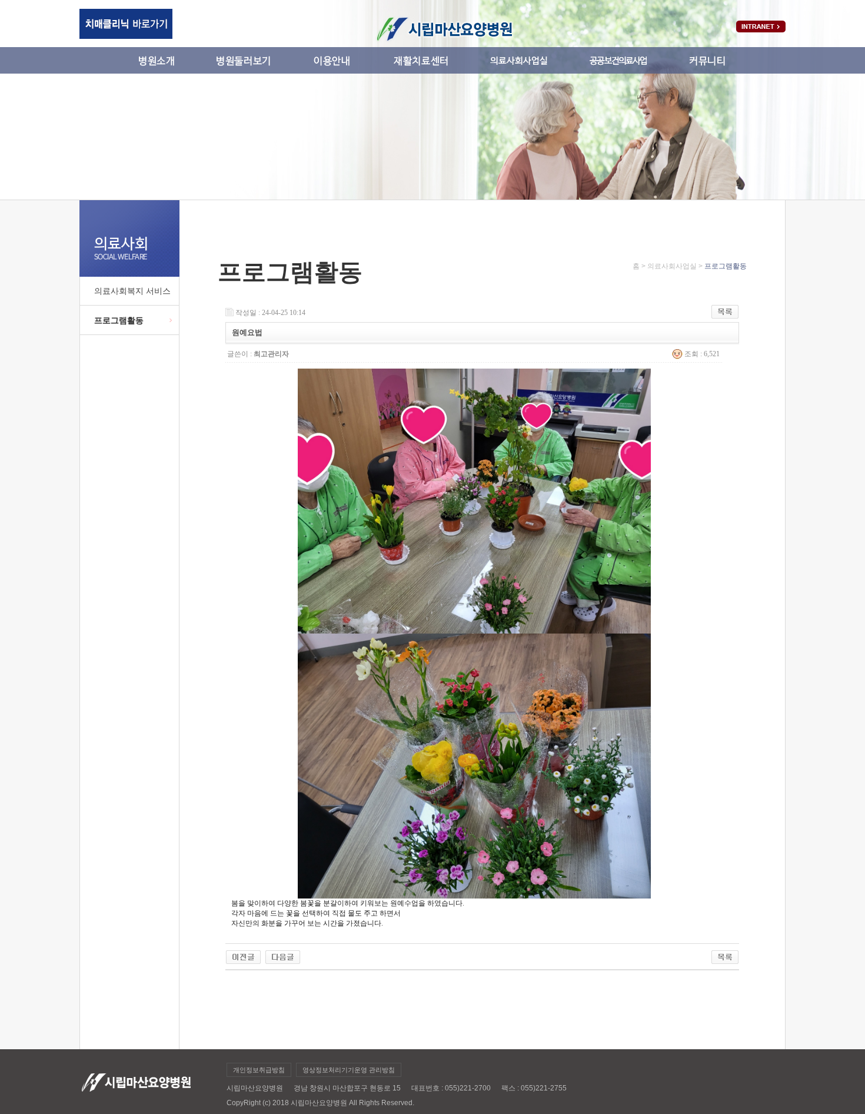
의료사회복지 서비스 (132, 291)
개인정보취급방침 (259, 1069)
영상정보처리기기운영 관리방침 (348, 1069)
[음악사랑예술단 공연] (283, 954)
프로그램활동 (119, 320)
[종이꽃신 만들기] (243, 954)
